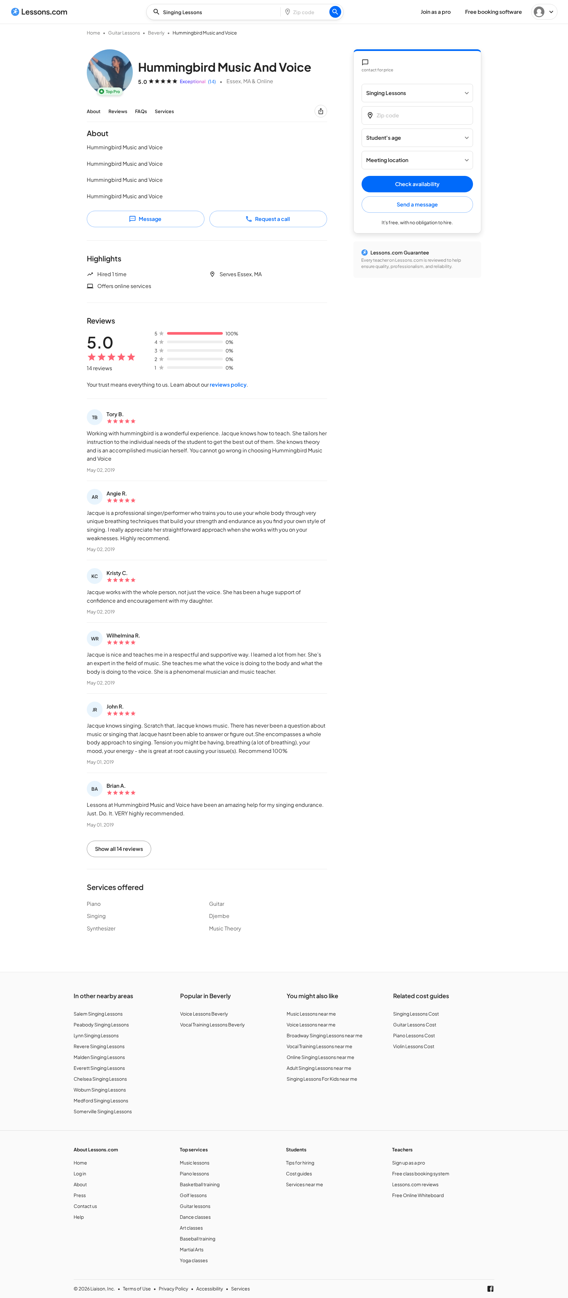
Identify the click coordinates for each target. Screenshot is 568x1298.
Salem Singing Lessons (98, 1014)
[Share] (321, 111)
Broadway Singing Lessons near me (325, 1035)
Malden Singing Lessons (99, 1057)
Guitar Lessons (124, 33)
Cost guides (299, 1173)
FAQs (141, 111)
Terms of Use (137, 1288)
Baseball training (197, 1238)
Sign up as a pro (408, 1163)
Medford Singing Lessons (101, 1100)
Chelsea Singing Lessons (100, 1079)
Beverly (156, 33)
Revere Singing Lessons (99, 1046)
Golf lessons (193, 1195)
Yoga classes (194, 1260)
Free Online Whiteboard (418, 1195)
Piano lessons (194, 1173)
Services (164, 111)
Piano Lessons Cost (414, 1035)
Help (79, 1217)
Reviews (117, 111)
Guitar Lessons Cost (414, 1024)
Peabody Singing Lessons (101, 1024)
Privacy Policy (173, 1288)
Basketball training (200, 1184)
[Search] (335, 12)
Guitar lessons (195, 1206)
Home (93, 33)
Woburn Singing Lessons (100, 1090)
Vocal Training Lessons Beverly (212, 1024)
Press (80, 1195)
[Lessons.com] (39, 12)
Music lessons (194, 1163)
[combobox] (215, 12)
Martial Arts (191, 1249)
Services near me (304, 1184)
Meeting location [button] (387, 160)
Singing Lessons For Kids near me (322, 1079)
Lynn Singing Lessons (96, 1035)
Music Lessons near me (311, 1014)
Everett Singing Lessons (99, 1068)
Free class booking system (420, 1173)
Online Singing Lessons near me (320, 1057)
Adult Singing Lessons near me (319, 1068)
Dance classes (195, 1217)
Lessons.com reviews (415, 1184)
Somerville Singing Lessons (103, 1111)
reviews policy (228, 384)
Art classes (191, 1228)
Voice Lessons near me (311, 1024)
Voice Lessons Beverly (204, 1014)
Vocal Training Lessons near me (319, 1046)
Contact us (85, 1206)
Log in (80, 1173)
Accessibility (209, 1288)
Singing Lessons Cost (416, 1014)
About (94, 111)
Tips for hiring (300, 1163)
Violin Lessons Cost (413, 1046)
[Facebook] (490, 1289)
